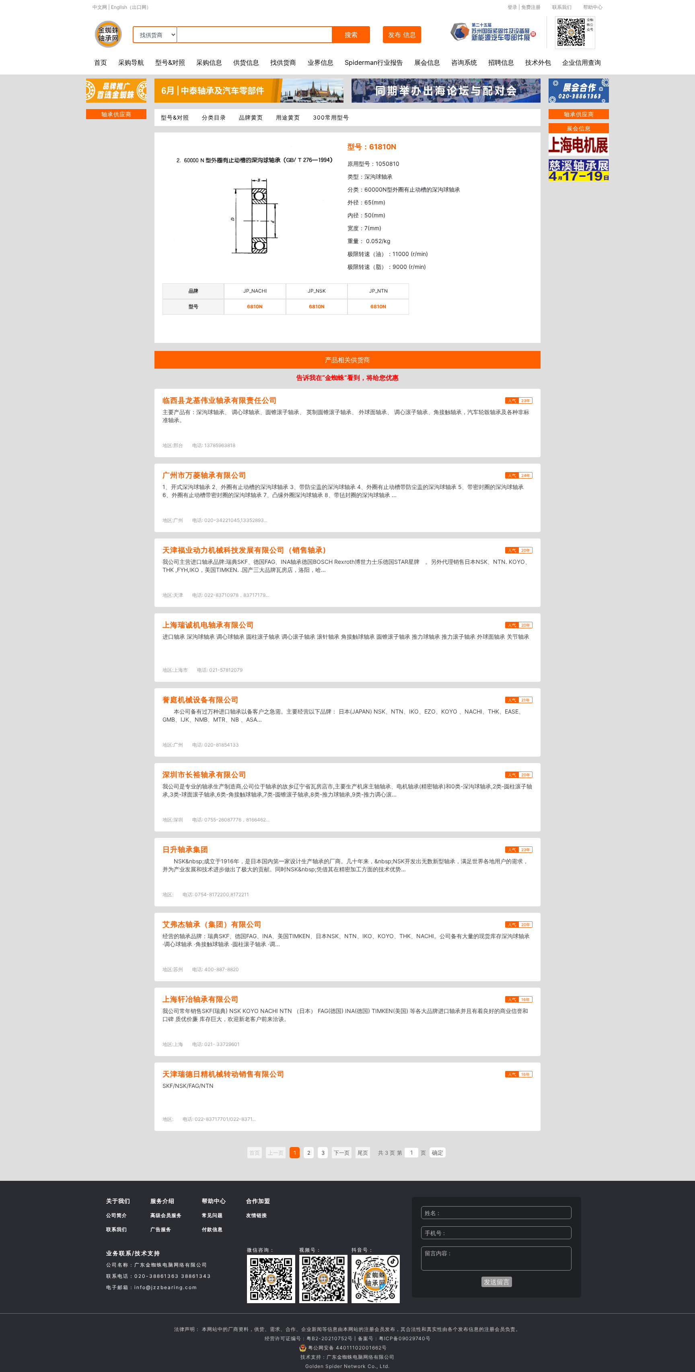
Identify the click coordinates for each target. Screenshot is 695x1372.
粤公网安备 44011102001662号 (347, 1348)
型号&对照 (170, 62)
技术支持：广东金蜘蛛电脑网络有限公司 (347, 1357)
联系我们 (562, 7)
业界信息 (320, 62)
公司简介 (116, 1215)
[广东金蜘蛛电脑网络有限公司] (116, 90)
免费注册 (531, 7)
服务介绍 (162, 1200)
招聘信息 (501, 62)
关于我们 (118, 1200)
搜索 (351, 35)
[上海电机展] (579, 144)
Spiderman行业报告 (374, 62)
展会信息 (427, 62)
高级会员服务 (166, 1215)
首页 (100, 62)
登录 (512, 7)
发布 (402, 35)
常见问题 (212, 1215)
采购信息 (209, 62)
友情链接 (256, 1215)
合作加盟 (258, 1200)
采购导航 (131, 62)
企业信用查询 (581, 62)
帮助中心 (592, 7)
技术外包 (538, 62)
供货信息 (246, 62)
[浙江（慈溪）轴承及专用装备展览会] (579, 169)
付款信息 (212, 1229)
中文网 (100, 7)
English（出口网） (131, 7)
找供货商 (283, 62)
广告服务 (160, 1229)
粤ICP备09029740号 (405, 1338)
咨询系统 (464, 62)
